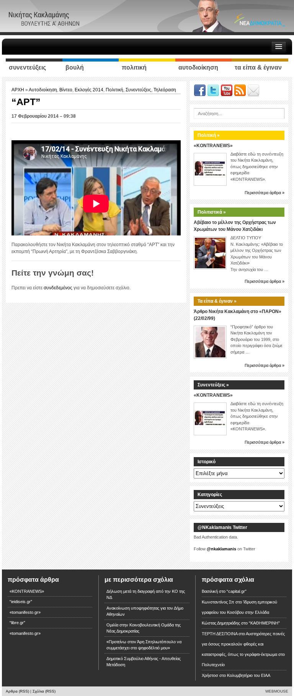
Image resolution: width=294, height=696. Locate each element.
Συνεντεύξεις (138, 89)
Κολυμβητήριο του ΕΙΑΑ (248, 675)
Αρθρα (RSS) (17, 691)
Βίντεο (65, 89)
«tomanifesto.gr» (25, 612)
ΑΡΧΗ (18, 89)
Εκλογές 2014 (89, 89)
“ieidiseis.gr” (21, 601)
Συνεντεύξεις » (213, 385)
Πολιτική (114, 89)
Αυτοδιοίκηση (43, 89)
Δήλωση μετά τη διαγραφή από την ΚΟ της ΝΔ (145, 594)
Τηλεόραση (165, 89)
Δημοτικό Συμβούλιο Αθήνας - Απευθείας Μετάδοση (143, 661)
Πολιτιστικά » (212, 212)
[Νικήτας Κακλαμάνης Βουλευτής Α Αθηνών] (147, 16)
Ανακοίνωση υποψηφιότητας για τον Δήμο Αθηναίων (144, 611)
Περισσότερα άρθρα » (264, 192)
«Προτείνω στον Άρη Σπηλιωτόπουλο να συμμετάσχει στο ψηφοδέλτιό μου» (143, 645)
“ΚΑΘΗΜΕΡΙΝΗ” (264, 623)
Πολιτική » (209, 135)
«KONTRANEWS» (213, 145)
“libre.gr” (17, 622)
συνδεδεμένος (58, 287)
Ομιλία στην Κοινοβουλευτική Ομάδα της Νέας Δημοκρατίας (143, 628)
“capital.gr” (237, 591)
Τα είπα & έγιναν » (217, 301)
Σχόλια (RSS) (44, 691)
